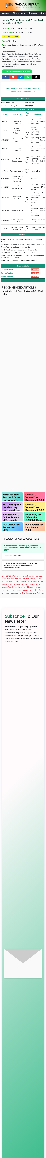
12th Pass (20, 45)
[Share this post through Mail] (13, 77)
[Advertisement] (23, 393)
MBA (3, 47)
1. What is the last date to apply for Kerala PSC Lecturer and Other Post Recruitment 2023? (21, 547)
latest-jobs (11, 45)
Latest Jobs (20, 13)
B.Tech (40, 45)
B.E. (35, 45)
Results (33, 13)
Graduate (29, 45)
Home (6, 13)
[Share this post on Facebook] (5, 77)
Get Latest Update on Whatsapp (17, 71)
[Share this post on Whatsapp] (28, 77)
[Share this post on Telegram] (20, 77)
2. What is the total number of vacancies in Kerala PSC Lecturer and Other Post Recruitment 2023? (21, 565)
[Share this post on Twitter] (36, 77)
